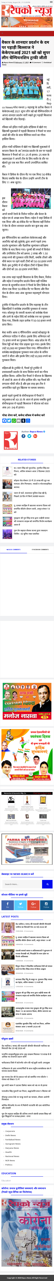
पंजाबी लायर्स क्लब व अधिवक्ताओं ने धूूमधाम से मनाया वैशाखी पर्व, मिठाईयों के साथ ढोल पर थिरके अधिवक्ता (34, 953)
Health (8, 1152)
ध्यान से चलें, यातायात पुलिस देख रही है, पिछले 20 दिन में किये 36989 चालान (30, 494)
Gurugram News (13, 1144)
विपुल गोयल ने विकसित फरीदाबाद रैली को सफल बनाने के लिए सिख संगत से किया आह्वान (34, 967)
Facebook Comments (41, 549)
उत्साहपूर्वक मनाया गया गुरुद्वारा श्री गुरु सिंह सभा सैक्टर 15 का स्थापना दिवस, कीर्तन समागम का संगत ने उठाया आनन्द (34, 1011)
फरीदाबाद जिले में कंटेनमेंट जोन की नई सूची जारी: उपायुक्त (26, 1062)
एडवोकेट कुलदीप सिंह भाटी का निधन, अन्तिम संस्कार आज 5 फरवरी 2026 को (33, 1025)
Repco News (36, 431)
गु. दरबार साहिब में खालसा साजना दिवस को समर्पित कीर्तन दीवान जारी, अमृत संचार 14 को (32, 509)
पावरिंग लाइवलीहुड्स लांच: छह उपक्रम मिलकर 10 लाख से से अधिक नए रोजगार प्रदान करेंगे (26, 1055)
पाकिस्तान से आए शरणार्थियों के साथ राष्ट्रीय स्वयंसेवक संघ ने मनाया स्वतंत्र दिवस (26, 1069)
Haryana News (12, 1148)
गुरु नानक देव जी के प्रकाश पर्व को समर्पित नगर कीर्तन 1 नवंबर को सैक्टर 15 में (25, 1078)
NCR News (10, 1160)
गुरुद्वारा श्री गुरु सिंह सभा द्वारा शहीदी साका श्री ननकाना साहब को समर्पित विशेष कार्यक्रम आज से (33, 521)
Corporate (10, 1131)
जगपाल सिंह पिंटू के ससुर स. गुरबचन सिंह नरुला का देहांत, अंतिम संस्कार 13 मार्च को (34, 981)
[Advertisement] (27, 649)
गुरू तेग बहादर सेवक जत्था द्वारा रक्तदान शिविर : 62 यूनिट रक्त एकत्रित (31, 532)
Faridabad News (12, 1139)
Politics (8, 1164)
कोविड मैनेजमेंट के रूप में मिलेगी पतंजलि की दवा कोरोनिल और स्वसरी (26, 1106)
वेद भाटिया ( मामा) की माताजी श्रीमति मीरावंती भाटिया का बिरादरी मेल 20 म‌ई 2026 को (33, 925)
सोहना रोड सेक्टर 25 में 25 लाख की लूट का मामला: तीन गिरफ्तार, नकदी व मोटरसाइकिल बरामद (33, 484)
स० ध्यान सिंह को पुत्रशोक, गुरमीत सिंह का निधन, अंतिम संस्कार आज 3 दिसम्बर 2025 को (32, 471)
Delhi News (10, 1135)
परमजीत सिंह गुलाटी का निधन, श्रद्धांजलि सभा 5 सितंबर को (26, 1091)
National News (12, 1156)
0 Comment (36, 62)
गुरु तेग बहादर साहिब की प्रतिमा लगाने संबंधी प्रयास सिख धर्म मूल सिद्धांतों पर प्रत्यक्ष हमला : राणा (26, 1115)
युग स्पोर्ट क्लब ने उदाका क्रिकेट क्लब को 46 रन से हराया (24, 1085)
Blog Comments (14, 549)
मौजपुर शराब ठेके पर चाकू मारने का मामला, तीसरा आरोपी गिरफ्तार (25, 1098)
